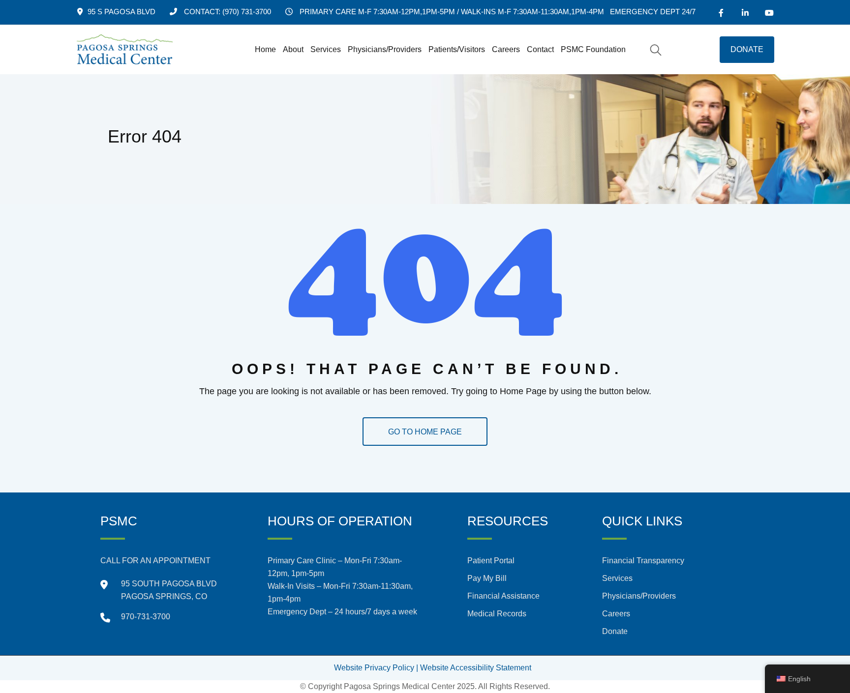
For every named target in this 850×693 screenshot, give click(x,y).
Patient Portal (491, 560)
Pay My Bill (487, 578)
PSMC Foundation (593, 49)
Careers (506, 49)
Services (325, 49)
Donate (615, 631)
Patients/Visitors (456, 49)
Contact (540, 49)
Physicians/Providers (385, 49)
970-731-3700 (145, 616)
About (293, 49)
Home (265, 49)
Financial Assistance (503, 596)
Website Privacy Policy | (376, 668)
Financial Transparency (643, 560)
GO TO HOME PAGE (425, 432)
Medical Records (496, 613)
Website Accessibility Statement (475, 668)
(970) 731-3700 (246, 11)
